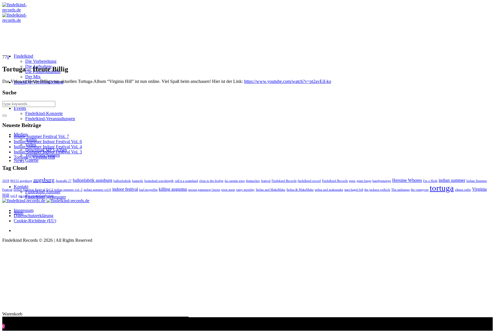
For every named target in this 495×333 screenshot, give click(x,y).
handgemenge (381, 180)
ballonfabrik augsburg (92, 180)
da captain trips (235, 180)
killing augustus (173, 189)
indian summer (452, 180)
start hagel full (353, 189)
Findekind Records (284, 180)
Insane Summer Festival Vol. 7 (41, 136)
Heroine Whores (407, 180)
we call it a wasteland (32, 195)
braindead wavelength (159, 180)
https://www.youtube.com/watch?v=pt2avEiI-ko (287, 81)
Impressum (24, 210)
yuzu (50, 195)
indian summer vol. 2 (68, 189)
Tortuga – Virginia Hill (34, 157)
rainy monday (245, 189)
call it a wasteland (186, 180)
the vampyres (420, 189)
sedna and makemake (329, 189)
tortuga (442, 187)
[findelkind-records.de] (45, 200)
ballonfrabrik (122, 180)
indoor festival (125, 189)
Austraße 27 (64, 180)
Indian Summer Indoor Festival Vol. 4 (48, 146)
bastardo (137, 180)
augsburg (43, 180)
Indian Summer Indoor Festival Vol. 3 (48, 151)
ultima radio (463, 189)
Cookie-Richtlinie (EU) (35, 220)
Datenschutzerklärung (33, 215)
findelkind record (309, 180)
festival (265, 180)
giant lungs (364, 180)
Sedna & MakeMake (300, 189)
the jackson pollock (377, 189)
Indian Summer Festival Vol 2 (33, 189)
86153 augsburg (21, 180)
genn (352, 180)
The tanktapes (400, 189)
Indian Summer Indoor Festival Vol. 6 (48, 141)
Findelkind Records (335, 180)
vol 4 (13, 195)
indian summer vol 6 (97, 189)
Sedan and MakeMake (270, 189)
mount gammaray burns (204, 189)
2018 (5, 180)
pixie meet (228, 189)
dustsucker (253, 180)
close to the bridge (211, 180)
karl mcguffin (148, 189)
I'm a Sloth (430, 180)
